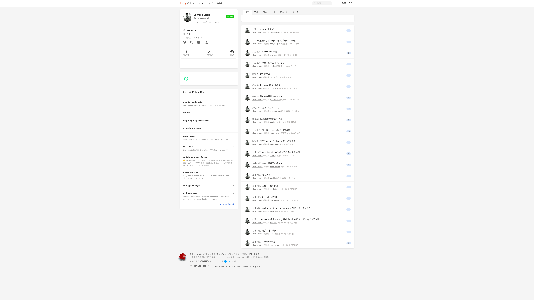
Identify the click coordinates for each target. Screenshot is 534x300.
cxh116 (273, 178)
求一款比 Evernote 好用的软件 (271, 129)
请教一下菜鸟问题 (265, 185)
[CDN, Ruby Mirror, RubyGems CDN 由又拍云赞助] (228, 261)
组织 (245, 254)
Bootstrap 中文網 (263, 29)
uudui (272, 155)
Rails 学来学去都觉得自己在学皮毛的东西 (276, 152)
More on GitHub (227, 204)
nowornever (189, 136)
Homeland (240, 257)
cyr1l (272, 77)
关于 (192, 254)
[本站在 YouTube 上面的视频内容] (204, 266)
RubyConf (199, 254)
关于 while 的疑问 (265, 197)
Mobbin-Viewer (190, 193)
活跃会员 (237, 254)
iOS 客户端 (219, 266)
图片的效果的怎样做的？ (267, 96)
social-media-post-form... (195, 157)
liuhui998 (273, 222)
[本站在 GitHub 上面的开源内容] (191, 266)
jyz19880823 (275, 99)
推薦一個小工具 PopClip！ (269, 62)
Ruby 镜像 (210, 254)
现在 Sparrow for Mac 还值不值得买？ (274, 141)
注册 (344, 3)
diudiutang (274, 189)
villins (272, 211)
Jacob (272, 233)
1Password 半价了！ (266, 51)
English (256, 266)
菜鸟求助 (261, 174)
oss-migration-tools (192, 128)
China (187, 3)
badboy (273, 122)
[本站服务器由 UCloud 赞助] (203, 261)
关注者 (186, 55)
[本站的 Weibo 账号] (199, 266)
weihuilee (274, 144)
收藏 (232, 55)
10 (349, 109)
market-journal (190, 172)
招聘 (210, 3)
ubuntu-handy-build (192, 102)
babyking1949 (276, 43)
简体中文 (247, 266)
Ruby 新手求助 (263, 241)
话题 (256, 12)
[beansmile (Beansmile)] (186, 78)
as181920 (274, 88)
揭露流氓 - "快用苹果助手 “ (267, 107)
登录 (351, 3)
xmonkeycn (275, 111)
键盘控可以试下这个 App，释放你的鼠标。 (274, 40)
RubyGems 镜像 (224, 254)
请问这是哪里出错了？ (267, 163)
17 (349, 86)
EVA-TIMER (188, 146)
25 (349, 131)
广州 (188, 34)
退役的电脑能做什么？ (266, 85)
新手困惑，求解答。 (266, 230)
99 (231, 51)
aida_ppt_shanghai (192, 185)
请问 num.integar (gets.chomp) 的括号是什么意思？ (281, 208)
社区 (201, 3)
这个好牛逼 (261, 73)
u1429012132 (275, 133)
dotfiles (187, 112)
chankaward (257, 32)
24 (349, 165)
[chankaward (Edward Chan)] (247, 30)
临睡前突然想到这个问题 (267, 118)
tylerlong (273, 55)
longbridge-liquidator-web (196, 120)
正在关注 (209, 55)
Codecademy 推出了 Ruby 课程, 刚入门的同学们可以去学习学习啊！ (286, 219)
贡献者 (256, 254)
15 (349, 30)
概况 (248, 12)
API (250, 254)
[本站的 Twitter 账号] (195, 266)
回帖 (265, 12)
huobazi (273, 66)
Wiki (219, 3)
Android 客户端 (233, 266)
